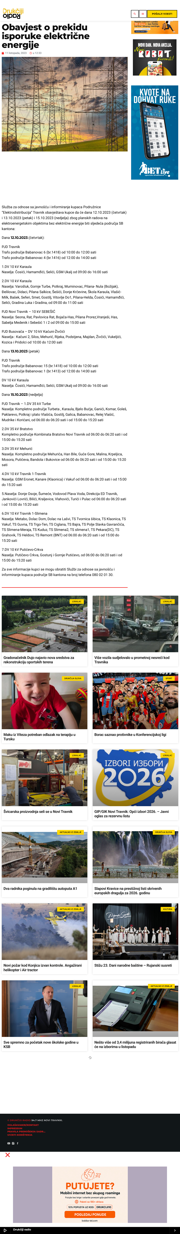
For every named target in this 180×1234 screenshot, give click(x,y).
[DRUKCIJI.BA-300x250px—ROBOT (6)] (154, 74)
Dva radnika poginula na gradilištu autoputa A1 (40, 889)
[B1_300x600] (154, 178)
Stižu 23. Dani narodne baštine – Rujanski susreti (133, 965)
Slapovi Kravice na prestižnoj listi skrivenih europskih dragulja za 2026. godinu (128, 891)
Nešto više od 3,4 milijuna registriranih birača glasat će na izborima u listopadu (135, 1044)
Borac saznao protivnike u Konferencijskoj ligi (130, 735)
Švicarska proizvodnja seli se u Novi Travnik (38, 812)
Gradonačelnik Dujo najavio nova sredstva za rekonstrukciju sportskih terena (39, 660)
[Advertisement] (65, 178)
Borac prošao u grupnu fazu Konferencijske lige (41, 1119)
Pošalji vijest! (162, 14)
